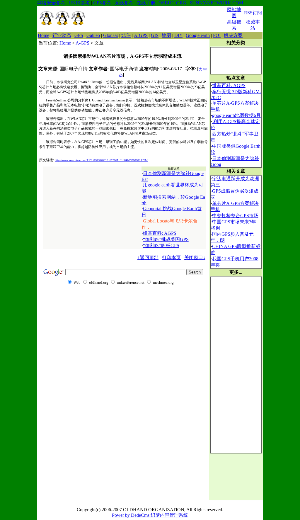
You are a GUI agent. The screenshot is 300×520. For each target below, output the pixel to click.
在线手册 (146, 2)
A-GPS (141, 35)
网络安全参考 (51, 2)
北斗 (126, 35)
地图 (166, 35)
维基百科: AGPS (159, 233)
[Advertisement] (156, 19)
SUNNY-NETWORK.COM (216, 2)
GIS (154, 35)
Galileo (93, 35)
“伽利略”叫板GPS (161, 245)
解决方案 (233, 35)
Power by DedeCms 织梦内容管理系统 (150, 515)
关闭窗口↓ (194, 257)
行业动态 (61, 35)
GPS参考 (102, 2)
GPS (78, 35)
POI (217, 35)
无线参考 (124, 2)
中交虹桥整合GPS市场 (235, 215)
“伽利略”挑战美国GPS (166, 239)
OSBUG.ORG (172, 2)
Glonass (110, 35)
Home (43, 35)
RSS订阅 (253, 12)
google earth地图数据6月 (236, 115)
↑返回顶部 (147, 257)
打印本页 (171, 257)
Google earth (198, 35)
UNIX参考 (79, 2)
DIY (178, 35)
